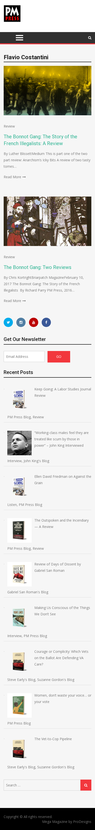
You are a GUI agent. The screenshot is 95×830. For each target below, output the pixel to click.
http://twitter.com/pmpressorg (8, 322)
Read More (12, 177)
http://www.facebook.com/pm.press (46, 322)
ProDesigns (82, 821)
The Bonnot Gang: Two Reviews (37, 267)
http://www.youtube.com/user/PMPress (33, 322)
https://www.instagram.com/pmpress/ (21, 322)
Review (9, 126)
